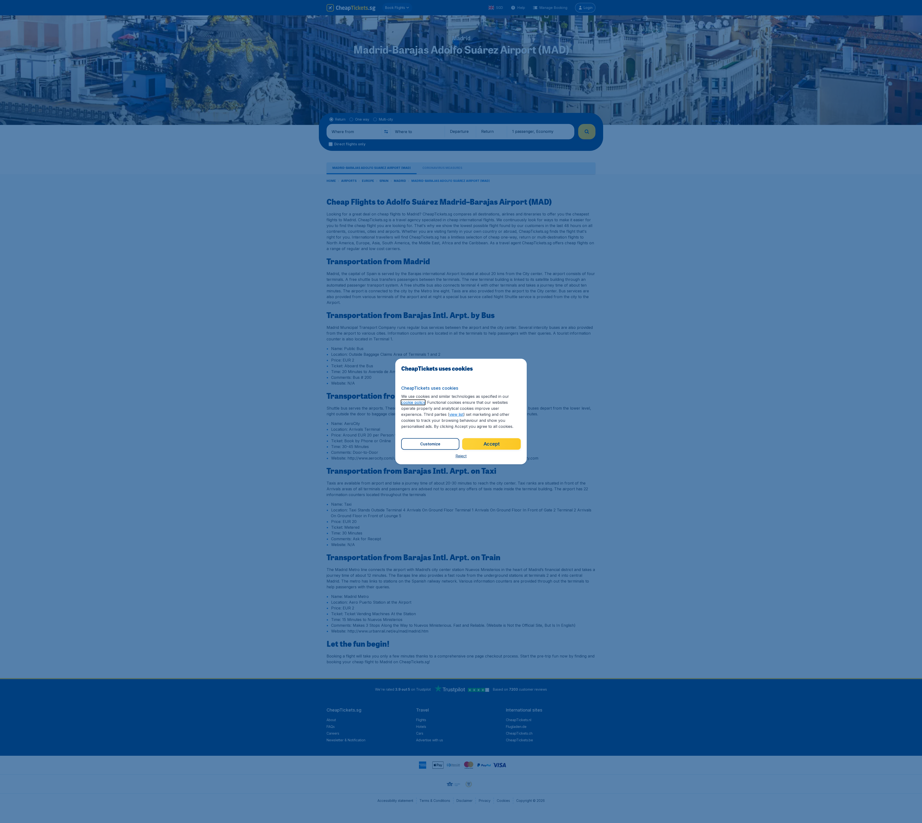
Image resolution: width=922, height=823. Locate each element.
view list (456, 414)
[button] (461, 456)
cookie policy (413, 402)
